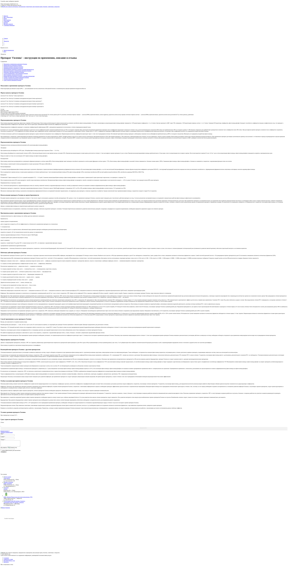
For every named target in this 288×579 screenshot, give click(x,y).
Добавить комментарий (7, 432)
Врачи (5, 18)
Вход (5, 51)
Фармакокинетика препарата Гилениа (13, 68)
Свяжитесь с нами (8, 559)
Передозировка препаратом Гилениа (13, 74)
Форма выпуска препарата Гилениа (13, 65)
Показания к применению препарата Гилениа (15, 64)
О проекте (6, 558)
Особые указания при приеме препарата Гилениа (16, 77)
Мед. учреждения (8, 17)
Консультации (7, 20)
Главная (6, 38)
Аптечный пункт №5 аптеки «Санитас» (14, 502)
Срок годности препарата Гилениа (12, 80)
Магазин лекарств (8, 24)
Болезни (6, 22)
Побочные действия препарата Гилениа (14, 72)
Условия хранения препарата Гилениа (13, 79)
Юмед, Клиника (8, 483)
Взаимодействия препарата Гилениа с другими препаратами (19, 76)
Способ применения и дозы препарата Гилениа (16, 73)
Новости (6, 16)
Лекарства (6, 41)
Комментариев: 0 (5, 431)
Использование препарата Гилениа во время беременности (19, 69)
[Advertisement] (28, 10)
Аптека (5, 489)
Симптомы (6, 21)
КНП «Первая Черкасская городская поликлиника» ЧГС (18, 497)
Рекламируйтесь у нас (9, 560)
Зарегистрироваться (9, 50)
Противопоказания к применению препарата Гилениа (17, 70)
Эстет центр (7, 478)
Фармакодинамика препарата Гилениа (13, 66)
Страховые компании (9, 25)
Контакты (6, 562)
